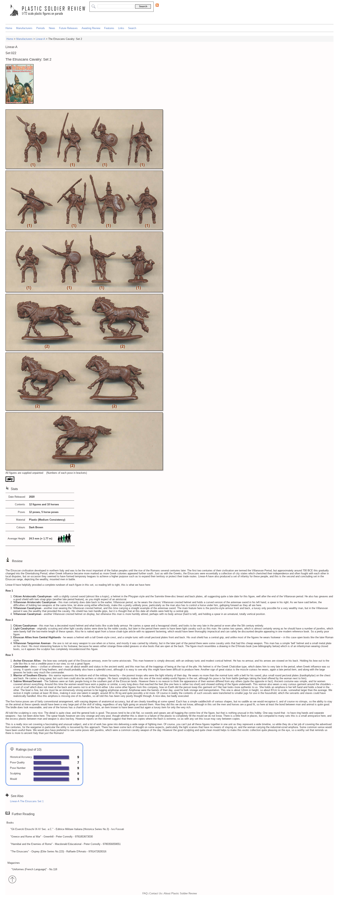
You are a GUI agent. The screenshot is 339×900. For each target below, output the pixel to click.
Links (121, 28)
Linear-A (40, 38)
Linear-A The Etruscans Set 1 (27, 801)
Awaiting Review (91, 28)
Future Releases (68, 28)
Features (109, 28)
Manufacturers (24, 28)
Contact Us (155, 893)
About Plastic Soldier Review (180, 893)
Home (8, 28)
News (52, 28)
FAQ (145, 893)
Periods (40, 28)
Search (132, 28)
